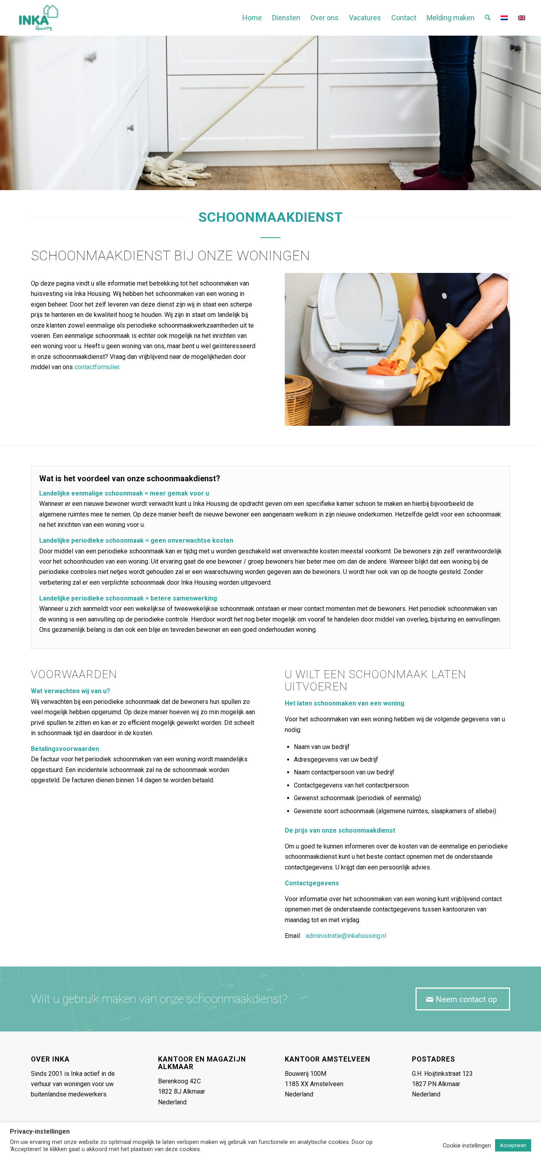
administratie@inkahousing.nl (346, 936)
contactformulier (96, 367)
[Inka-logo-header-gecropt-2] (39, 18)
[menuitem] (252, 18)
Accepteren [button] (513, 1145)
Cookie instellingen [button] (467, 1145)
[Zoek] (487, 18)
